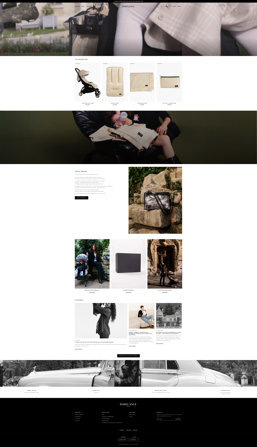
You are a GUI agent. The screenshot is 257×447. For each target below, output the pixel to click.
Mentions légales (105, 418)
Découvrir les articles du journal (128, 355)
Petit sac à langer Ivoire (169, 103)
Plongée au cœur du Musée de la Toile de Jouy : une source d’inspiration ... (168, 333)
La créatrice (77, 418)
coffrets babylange (165, 290)
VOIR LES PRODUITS (81, 197)
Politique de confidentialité (108, 416)
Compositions (78, 416)
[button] (77, 6)
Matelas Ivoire (115, 103)
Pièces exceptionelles (92, 290)
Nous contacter (105, 420)
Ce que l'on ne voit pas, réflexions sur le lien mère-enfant (94, 342)
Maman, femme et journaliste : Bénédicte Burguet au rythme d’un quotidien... (140, 333)
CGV (103, 414)
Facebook (121, 430)
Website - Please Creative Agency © (132, 444)
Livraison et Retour (79, 414)
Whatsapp (135, 430)
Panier (130, 416)
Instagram (128, 430)
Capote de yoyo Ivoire (87, 103)
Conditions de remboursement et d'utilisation (112, 422)
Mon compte (132, 414)
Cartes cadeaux (128, 290)
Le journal (77, 420)
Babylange (123, 444)
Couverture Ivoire (142, 103)
